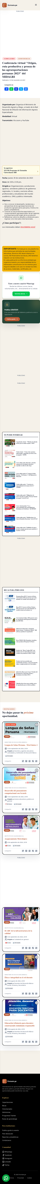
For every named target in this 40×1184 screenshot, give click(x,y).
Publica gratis (11, 319)
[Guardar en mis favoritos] (36, 724)
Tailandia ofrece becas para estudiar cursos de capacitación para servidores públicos (26, 684)
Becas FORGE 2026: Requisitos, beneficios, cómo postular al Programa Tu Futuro (26, 640)
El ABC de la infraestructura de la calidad (18, 932)
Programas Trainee (9, 1116)
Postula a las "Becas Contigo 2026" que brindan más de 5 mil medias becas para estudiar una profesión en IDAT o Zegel (25, 652)
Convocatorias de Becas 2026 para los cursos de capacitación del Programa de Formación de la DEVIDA (26, 619)
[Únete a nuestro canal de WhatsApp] (6, 1178)
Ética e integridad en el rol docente (19, 977)
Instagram (8, 1158)
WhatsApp (8, 1152)
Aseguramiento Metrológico (16, 839)
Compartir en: (8, 85)
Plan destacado (7, 1134)
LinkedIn (8, 1162)
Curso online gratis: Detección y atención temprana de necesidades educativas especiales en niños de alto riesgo (26, 464)
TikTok (7, 1165)
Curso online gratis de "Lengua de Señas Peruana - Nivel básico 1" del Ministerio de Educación (26, 475)
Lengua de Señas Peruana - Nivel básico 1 (21, 745)
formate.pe (12, 5)
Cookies (29, 1178)
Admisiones (6, 1112)
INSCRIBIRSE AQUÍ (28, 227)
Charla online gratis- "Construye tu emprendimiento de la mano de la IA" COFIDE (25, 486)
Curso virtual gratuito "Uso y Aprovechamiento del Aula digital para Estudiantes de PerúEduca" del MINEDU (26, 507)
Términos (11, 1178)
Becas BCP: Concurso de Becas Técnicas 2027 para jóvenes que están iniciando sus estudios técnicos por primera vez (26, 608)
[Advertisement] (20, 32)
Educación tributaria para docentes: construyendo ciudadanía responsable (20, 1024)
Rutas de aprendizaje (9, 1119)
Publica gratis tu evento (10, 1130)
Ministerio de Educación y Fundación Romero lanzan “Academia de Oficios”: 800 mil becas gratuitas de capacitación (26, 630)
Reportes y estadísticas (10, 1137)
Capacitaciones (7, 1102)
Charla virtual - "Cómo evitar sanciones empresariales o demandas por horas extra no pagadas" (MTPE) (26, 453)
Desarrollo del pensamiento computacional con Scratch (16, 792)
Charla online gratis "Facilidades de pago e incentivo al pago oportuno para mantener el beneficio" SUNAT (26, 529)
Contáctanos (6, 1140)
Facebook (8, 1155)
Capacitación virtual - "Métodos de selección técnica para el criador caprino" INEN (26, 442)
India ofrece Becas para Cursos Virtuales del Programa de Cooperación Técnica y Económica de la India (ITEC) (26, 673)
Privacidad (20, 1178)
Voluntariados (7, 1109)
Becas (4, 1106)
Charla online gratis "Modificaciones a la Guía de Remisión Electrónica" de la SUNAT (26, 518)
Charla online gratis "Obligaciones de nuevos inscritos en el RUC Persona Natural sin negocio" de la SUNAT (26, 496)
